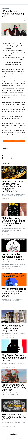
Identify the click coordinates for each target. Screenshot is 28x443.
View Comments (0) (14, 140)
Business (5, 9)
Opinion (3, 351)
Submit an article (16, 438)
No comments (5, 20)
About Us (9, 438)
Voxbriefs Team (4, 337)
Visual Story (4, 322)
